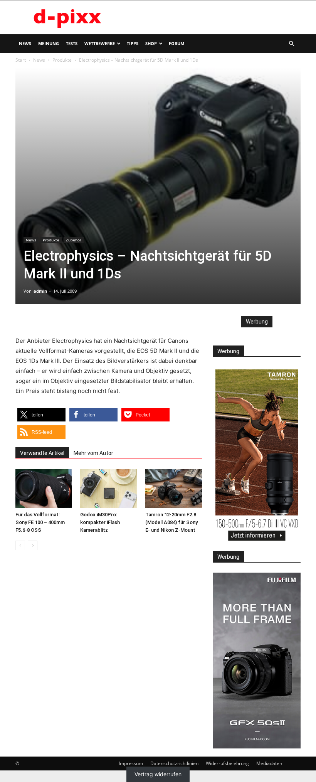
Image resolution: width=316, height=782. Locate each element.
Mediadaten (269, 763)
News (25, 43)
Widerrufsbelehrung (227, 763)
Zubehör (73, 240)
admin (40, 291)
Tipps (132, 43)
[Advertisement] (210, 17)
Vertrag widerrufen (158, 774)
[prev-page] (20, 545)
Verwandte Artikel (42, 453)
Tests (71, 43)
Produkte (62, 60)
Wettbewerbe (99, 43)
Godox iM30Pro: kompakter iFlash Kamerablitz (100, 522)
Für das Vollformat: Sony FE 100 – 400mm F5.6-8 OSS (40, 522)
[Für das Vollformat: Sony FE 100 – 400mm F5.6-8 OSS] (43, 488)
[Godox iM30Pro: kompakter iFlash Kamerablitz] (108, 488)
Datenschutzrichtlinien (174, 763)
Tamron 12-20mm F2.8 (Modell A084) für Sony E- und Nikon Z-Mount (171, 522)
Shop (151, 43)
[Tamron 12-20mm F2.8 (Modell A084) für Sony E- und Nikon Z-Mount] (173, 488)
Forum (176, 43)
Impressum (131, 763)
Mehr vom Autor (93, 453)
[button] (291, 43)
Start (20, 60)
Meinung (48, 43)
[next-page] (32, 545)
